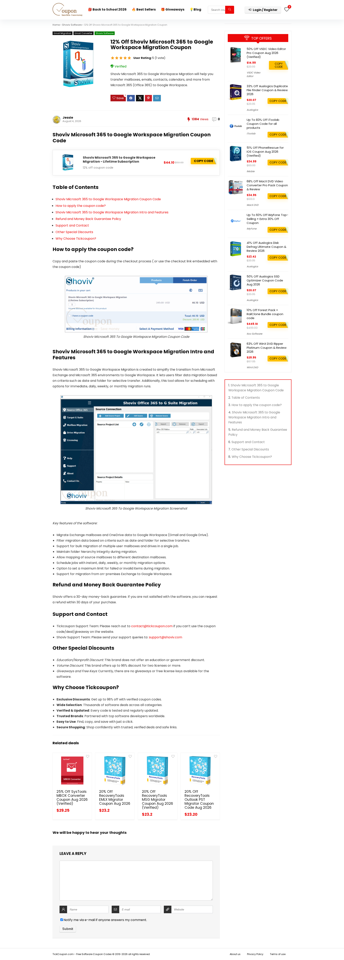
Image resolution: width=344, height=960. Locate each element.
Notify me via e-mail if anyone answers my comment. (105, 920)
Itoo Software (254, 333)
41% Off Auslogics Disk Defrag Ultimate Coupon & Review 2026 (266, 247)
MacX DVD (252, 205)
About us (235, 954)
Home (56, 24)
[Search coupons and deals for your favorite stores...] (229, 10)
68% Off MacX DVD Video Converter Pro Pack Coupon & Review (267, 185)
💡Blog (195, 9)
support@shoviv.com (165, 637)
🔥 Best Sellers (144, 9)
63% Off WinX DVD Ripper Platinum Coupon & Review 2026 (266, 348)
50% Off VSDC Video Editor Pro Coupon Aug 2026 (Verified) (266, 53)
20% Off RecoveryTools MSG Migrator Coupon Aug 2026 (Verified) (157, 799)
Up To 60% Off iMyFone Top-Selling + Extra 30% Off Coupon (267, 219)
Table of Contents (246, 397)
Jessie (68, 117)
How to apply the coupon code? (81, 205)
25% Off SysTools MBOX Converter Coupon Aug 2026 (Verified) (72, 797)
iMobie (250, 171)
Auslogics (252, 109)
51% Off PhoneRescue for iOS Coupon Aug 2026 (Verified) (265, 152)
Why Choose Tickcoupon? (76, 238)
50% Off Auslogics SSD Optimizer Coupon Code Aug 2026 (265, 280)
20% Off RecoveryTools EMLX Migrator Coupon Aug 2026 (114, 797)
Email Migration (62, 33)
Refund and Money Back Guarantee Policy (88, 219)
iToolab (251, 133)
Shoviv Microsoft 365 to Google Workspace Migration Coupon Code (108, 199)
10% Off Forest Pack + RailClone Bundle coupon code (265, 314)
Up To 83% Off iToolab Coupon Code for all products (263, 124)
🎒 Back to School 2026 (107, 9)
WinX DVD (252, 367)
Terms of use (277, 954)
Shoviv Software (72, 24)
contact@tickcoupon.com (152, 626)
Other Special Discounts (74, 232)
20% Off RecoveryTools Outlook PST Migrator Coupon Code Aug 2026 (199, 799)
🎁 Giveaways (172, 9)
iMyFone (251, 228)
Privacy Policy (255, 954)
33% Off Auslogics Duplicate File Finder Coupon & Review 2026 (267, 90)
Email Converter (83, 33)
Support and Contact (72, 225)
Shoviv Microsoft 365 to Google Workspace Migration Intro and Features (112, 212)
